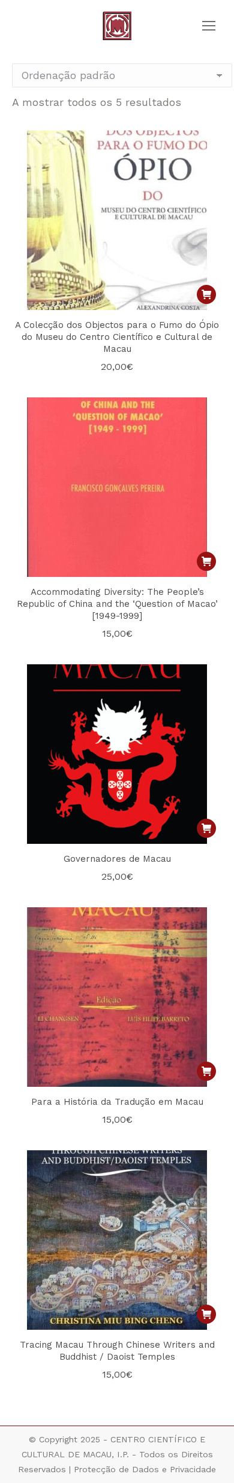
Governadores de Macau (117, 858)
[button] (206, 294)
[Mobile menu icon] (209, 26)
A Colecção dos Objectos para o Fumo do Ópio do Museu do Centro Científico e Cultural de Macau (117, 337)
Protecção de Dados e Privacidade (145, 1469)
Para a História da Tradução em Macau (117, 1101)
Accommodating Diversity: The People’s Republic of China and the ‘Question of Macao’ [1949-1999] (117, 603)
